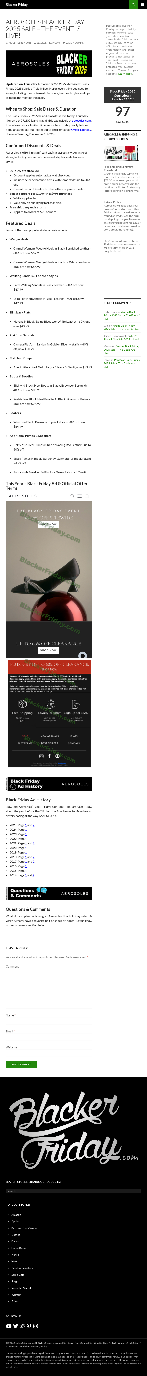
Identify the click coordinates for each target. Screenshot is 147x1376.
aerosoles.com (81, 120)
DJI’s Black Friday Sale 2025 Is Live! (121, 337)
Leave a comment (76, 42)
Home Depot (19, 1248)
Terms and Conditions (19, 1346)
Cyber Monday (81, 129)
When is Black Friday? (129, 1343)
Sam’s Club (17, 1274)
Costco (15, 1234)
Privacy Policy (39, 1346)
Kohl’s (15, 1254)
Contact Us (86, 1343)
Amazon (16, 1214)
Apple (15, 1221)
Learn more (125, 74)
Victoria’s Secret (21, 1288)
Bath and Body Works (24, 1228)
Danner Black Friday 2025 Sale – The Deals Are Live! (121, 350)
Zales (14, 1301)
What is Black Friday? (105, 1343)
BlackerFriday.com (48, 42)
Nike (14, 1261)
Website (11, 1047)
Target (15, 1281)
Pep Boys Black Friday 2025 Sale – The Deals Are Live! (122, 363)
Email (10, 1031)
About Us (61, 1343)
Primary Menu (142, 4)
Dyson (15, 1241)
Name (11, 1015)
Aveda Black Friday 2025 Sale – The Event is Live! (122, 315)
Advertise (73, 1343)
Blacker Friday (17, 4)
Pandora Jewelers (22, 1268)
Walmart (16, 1294)
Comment (12, 966)
